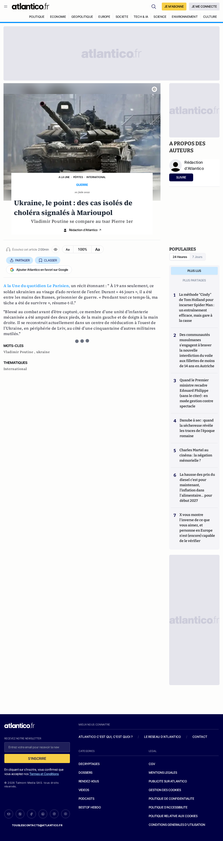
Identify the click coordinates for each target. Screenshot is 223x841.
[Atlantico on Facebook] (31, 814)
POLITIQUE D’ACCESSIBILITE (168, 807)
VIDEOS (84, 790)
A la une (64, 177)
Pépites (78, 177)
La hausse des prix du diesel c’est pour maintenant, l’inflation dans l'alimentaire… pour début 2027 (197, 488)
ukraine (43, 352)
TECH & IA (141, 16)
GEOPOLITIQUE (82, 16)
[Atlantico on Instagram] (54, 814)
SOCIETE (122, 16)
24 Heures (180, 257)
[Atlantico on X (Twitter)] (20, 814)
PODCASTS (86, 798)
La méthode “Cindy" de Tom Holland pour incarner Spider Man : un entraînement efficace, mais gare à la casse (196, 307)
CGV (152, 764)
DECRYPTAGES (89, 764)
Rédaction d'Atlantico (83, 230)
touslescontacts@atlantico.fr (37, 825)
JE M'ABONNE (174, 6)
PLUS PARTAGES (194, 280)
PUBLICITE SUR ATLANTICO (168, 781)
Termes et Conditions (44, 774)
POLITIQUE (37, 16)
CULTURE (210, 16)
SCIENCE (160, 16)
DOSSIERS (85, 772)
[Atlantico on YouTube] (65, 814)
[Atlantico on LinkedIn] (43, 814)
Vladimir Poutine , (19, 352)
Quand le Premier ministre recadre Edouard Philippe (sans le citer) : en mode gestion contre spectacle (196, 393)
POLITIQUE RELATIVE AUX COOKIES (173, 816)
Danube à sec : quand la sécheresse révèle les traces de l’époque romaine (197, 428)
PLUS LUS (194, 271)
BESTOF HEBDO (90, 807)
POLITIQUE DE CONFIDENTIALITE (171, 798)
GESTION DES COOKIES (165, 790)
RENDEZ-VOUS (89, 781)
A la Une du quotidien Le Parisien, (36, 285)
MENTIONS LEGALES (163, 772)
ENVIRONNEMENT (185, 16)
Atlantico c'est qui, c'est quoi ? (106, 737)
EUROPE (104, 16)
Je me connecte (204, 6)
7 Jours (197, 257)
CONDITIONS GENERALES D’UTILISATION (177, 824)
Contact (200, 737)
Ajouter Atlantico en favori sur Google (42, 269)
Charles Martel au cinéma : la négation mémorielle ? (195, 455)
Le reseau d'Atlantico (162, 737)
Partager (22, 260)
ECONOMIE (58, 16)
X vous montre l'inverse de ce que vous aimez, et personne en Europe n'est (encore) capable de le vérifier (197, 528)
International (96, 177)
